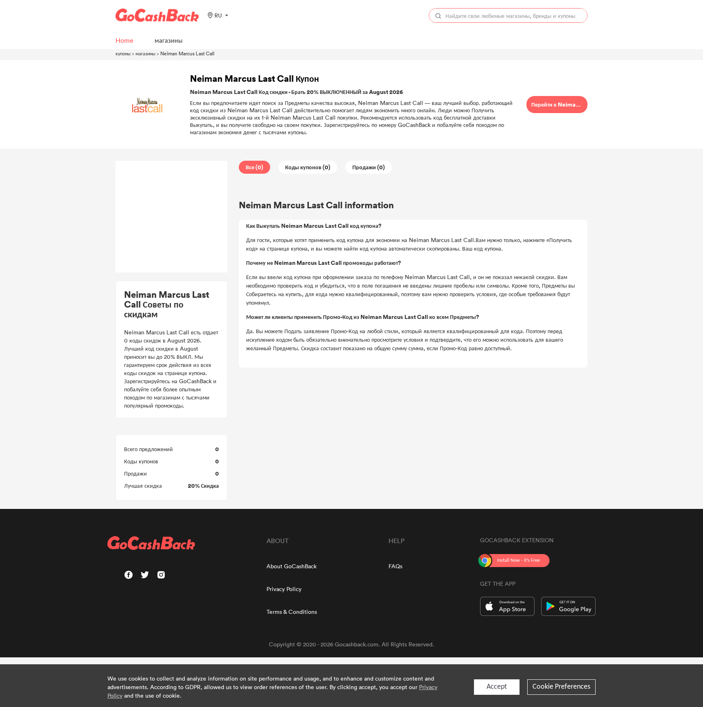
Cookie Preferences (561, 687)
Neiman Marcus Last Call (187, 53)
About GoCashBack (291, 566)
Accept (497, 687)
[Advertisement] (172, 217)
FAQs (395, 566)
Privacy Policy (283, 589)
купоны (123, 53)
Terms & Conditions (291, 611)
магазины (145, 53)
